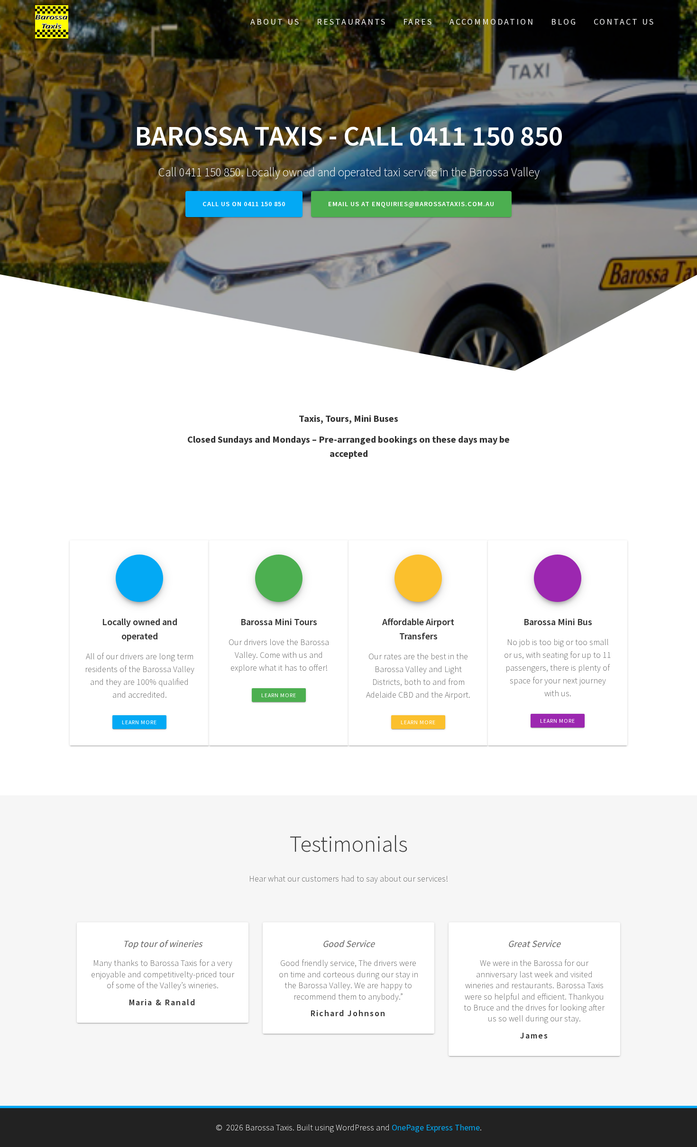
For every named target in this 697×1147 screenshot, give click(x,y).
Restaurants (351, 21)
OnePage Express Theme (436, 1127)
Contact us (624, 21)
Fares (418, 21)
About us (275, 21)
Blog (564, 21)
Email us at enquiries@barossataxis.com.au (411, 204)
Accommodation (491, 21)
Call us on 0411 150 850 (243, 204)
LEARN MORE (139, 722)
